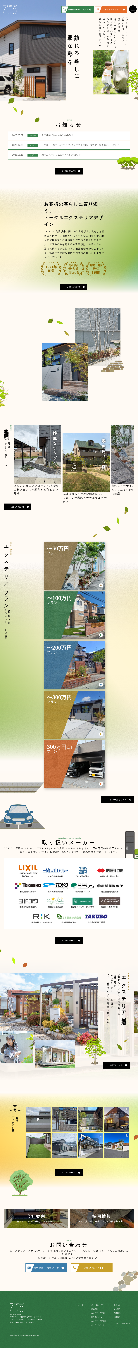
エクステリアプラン (98, 1313)
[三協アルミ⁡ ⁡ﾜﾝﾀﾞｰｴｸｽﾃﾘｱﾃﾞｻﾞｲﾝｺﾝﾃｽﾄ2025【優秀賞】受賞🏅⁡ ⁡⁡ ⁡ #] (90, 1145)
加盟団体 (117, 1313)
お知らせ (117, 1305)
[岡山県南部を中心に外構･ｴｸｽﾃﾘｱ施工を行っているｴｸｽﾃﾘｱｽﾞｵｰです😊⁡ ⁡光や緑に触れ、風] (116, 1119)
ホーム (80, 1305)
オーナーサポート (97, 1325)
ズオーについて (97, 1305)
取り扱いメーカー (97, 1317)
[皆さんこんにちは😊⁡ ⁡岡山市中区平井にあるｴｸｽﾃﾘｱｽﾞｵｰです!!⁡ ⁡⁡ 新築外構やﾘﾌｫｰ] (38, 1119)
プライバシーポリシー (122, 1323)
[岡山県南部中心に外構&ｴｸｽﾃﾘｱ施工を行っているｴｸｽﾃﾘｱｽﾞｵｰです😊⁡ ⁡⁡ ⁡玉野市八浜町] (38, 1145)
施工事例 (94, 1309)
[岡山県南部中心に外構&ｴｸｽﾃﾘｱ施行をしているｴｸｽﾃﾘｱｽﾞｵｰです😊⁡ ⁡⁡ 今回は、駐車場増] (64, 1119)
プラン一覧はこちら (117, 799)
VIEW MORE (69, 171)
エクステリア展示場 (98, 1321)
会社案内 (117, 1309)
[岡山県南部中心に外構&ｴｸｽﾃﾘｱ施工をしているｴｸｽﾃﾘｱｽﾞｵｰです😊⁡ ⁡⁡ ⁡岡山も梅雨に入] (116, 1145)
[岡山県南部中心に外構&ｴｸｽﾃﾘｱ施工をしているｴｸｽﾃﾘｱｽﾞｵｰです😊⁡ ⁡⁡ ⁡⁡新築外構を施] (90, 1119)
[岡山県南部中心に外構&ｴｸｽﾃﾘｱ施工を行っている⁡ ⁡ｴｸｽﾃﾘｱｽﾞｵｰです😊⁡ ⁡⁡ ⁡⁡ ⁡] (64, 1145)
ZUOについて (74, 287)
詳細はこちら (116, 1065)
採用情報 (117, 1317)
